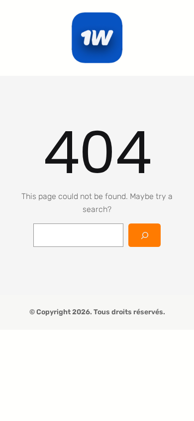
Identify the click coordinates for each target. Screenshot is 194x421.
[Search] (144, 235)
